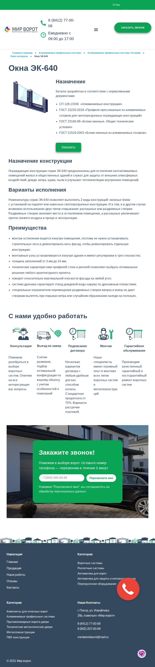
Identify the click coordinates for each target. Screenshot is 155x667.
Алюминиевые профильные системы (60, 53)
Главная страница (22, 53)
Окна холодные (19, 56)
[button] (96, 29)
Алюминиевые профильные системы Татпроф (114, 53)
